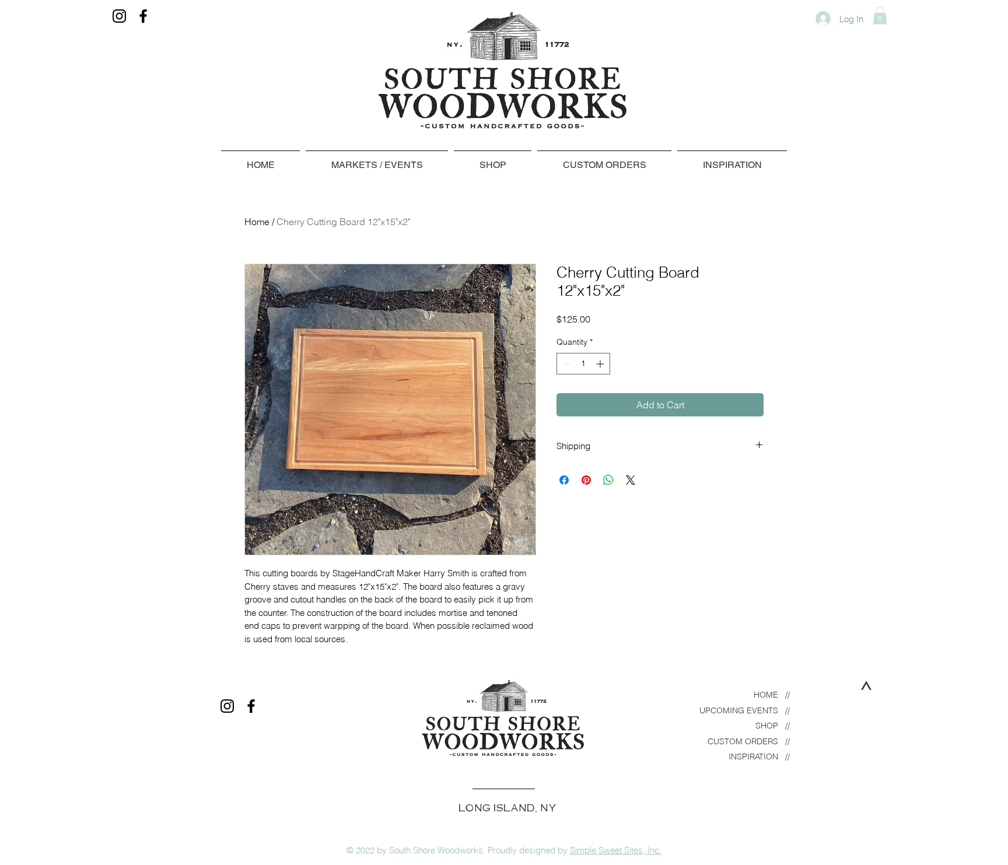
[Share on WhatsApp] (608, 480)
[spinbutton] (583, 363)
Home (257, 221)
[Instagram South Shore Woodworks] (119, 16)
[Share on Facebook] (564, 480)
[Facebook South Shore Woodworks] (143, 16)
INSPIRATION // (759, 756)
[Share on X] (631, 480)
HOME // (772, 694)
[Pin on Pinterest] (586, 480)
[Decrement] (565, 363)
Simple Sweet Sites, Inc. (616, 850)
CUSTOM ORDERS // (749, 741)
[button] (880, 15)
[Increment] (601, 363)
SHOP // (772, 725)
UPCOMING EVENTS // (744, 710)
